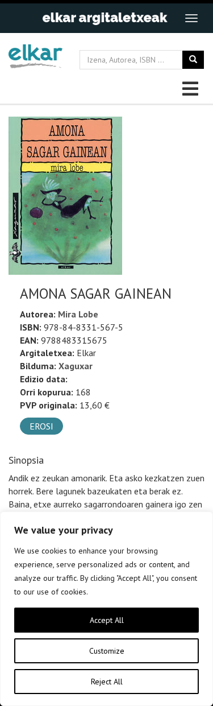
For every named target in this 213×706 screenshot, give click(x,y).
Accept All (107, 620)
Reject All (107, 681)
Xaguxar (76, 365)
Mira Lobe (78, 314)
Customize (106, 651)
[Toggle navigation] (191, 18)
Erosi (41, 426)
